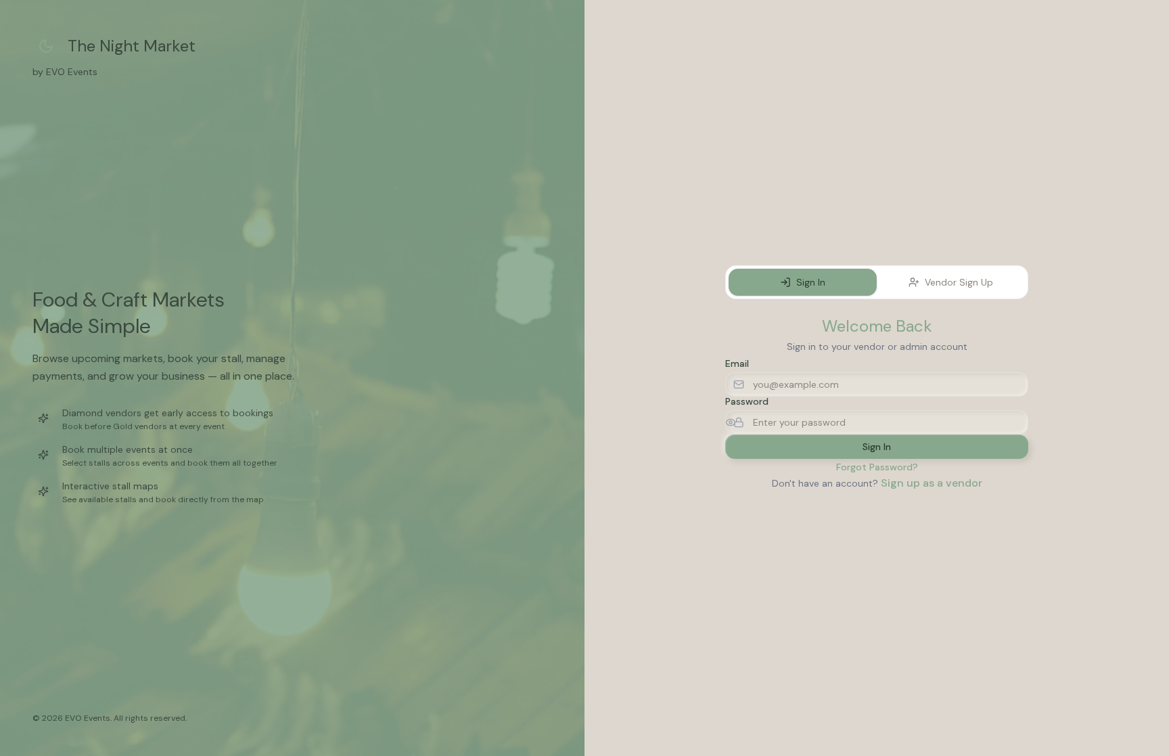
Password (747, 401)
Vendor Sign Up (959, 282)
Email (737, 363)
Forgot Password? (877, 467)
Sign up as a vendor (931, 483)
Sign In (810, 282)
